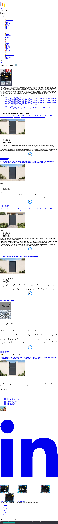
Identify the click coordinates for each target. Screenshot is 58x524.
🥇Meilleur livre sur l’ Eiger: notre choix (10, 106)
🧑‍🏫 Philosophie (8, 45)
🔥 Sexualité (7, 50)
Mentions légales (6, 514)
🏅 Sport (6, 48)
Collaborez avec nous (6, 516)
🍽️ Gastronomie (8, 29)
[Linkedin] (29, 480)
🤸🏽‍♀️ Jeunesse (7, 36)
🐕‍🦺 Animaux (7, 17)
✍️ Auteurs (5, 15)
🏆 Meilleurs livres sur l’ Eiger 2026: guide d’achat (12, 97)
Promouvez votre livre (7, 517)
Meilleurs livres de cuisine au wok (9, 404)
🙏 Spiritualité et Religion (9, 55)
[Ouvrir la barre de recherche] (1, 60)
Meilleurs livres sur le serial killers (9, 402)
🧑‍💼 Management (8, 39)
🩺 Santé (6, 49)
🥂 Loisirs (7, 38)
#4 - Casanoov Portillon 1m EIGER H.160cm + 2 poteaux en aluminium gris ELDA (21, 104)
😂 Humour (7, 34)
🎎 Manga (7, 41)
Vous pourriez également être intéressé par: (13, 110)
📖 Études (7, 30)
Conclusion (5, 109)
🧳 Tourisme (7, 56)
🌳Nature (7, 44)
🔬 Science (7, 51)
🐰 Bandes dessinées (9, 20)
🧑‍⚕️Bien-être (7, 21)
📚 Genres (5, 16)
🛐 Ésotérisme (7, 28)
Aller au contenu (3, 0)
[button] (0, 520)
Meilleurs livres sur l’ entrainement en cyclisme (11, 399)
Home (1, 62)
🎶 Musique (7, 43)
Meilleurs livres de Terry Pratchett (9, 403)
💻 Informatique (8, 35)
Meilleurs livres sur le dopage (8, 398)
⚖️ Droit (6, 26)
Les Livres (2, 8)
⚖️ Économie (7, 27)
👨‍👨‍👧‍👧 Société (7, 52)
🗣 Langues (7, 37)
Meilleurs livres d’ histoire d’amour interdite (10, 401)
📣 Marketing (7, 42)
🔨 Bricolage (7, 23)
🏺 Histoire (7, 22)
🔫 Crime (7, 25)
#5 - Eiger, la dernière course (11, 105)
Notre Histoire (5, 512)
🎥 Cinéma (7, 24)
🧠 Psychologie (8, 47)
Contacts (4, 513)
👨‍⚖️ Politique (7, 46)
